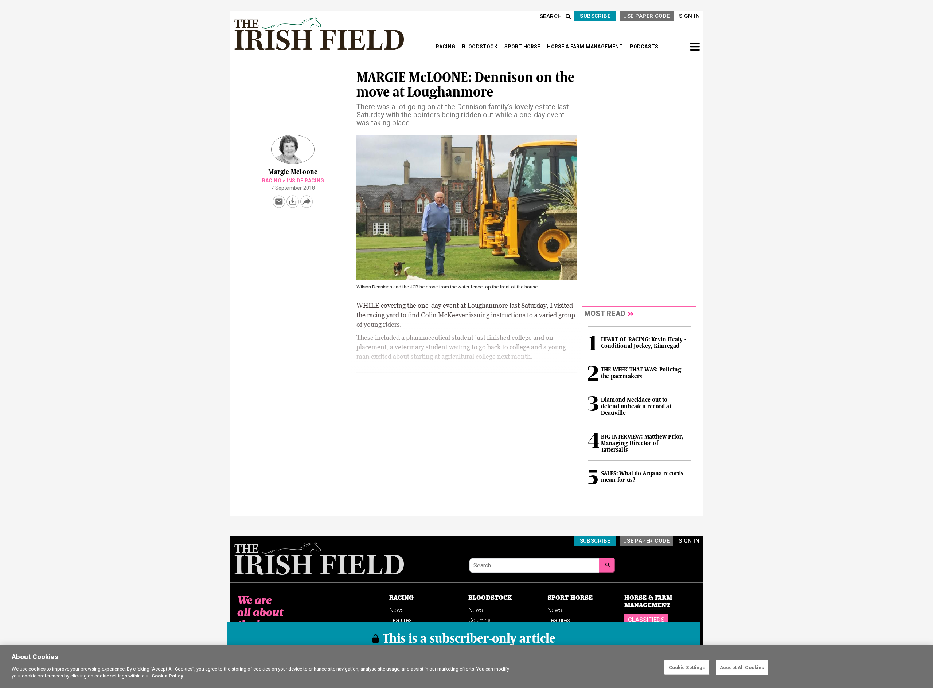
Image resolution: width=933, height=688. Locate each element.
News (396, 609)
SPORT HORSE (523, 47)
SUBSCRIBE (595, 16)
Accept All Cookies (742, 667)
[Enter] (607, 565)
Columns (479, 620)
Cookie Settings (687, 667)
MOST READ (604, 313)
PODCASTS (644, 47)
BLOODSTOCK (480, 47)
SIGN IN (689, 16)
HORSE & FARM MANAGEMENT (585, 47)
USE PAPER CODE (646, 16)
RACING (446, 47)
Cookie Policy (167, 676)
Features (400, 620)
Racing (271, 181)
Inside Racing (305, 181)
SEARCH (551, 16)
